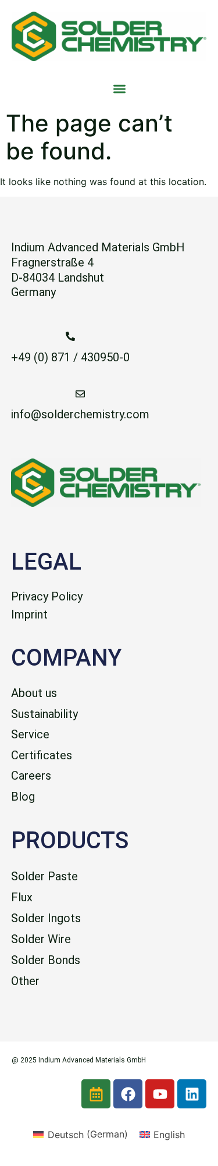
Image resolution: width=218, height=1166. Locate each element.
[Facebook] (127, 1093)
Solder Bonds (45, 960)
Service (30, 734)
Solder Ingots (46, 918)
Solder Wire (41, 939)
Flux (22, 897)
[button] (120, 89)
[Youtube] (159, 1093)
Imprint (29, 614)
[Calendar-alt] (95, 1093)
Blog (23, 797)
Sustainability (44, 714)
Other (25, 981)
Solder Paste (44, 876)
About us (34, 693)
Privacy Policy (47, 596)
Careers (31, 776)
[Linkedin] (191, 1093)
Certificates (41, 755)
